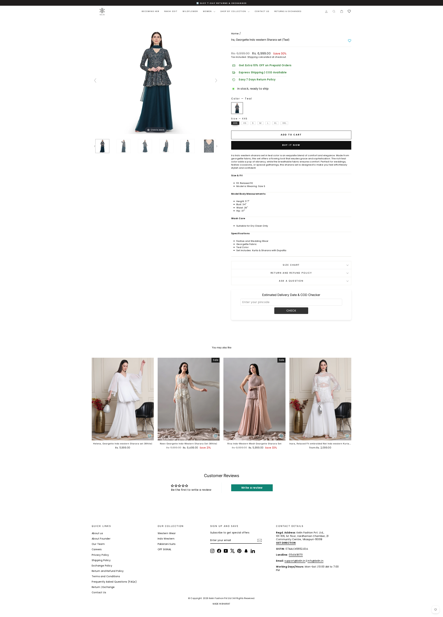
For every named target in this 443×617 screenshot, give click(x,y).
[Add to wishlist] (349, 40)
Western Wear (167, 533)
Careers (97, 549)
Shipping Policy (101, 560)
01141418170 (296, 554)
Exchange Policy (102, 565)
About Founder (101, 538)
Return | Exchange (103, 587)
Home (235, 33)
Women (208, 11)
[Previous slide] (95, 80)
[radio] (237, 108)
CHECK (291, 311)
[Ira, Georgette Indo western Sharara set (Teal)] (102, 146)
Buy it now (291, 145)
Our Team (98, 544)
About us (97, 533)
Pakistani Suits (167, 544)
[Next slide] (216, 80)
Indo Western (166, 538)
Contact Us (262, 11)
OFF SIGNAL (164, 549)
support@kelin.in (294, 561)
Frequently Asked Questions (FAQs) (114, 581)
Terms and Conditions (106, 576)
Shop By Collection (233, 11)
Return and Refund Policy (291, 273)
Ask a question (291, 280)
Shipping (252, 57)
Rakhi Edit (170, 11)
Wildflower (190, 11)
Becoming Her (150, 11)
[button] (149, 436)
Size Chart (291, 265)
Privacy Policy (100, 555)
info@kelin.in (315, 561)
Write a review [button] (252, 488)
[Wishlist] (349, 11)
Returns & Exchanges (287, 11)
